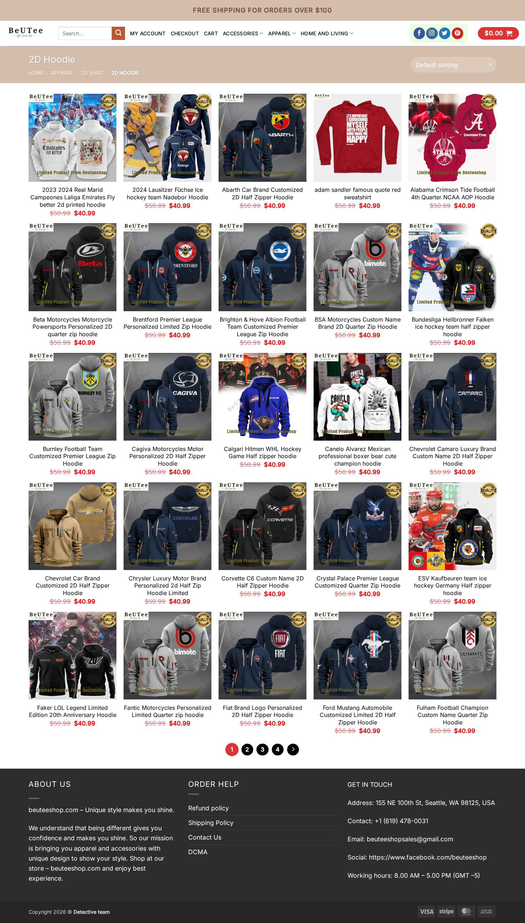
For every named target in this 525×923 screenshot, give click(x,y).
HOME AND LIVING (324, 33)
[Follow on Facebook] (419, 33)
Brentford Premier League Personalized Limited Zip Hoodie (167, 323)
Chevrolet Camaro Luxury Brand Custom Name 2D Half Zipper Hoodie (452, 456)
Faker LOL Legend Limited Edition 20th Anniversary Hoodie (72, 711)
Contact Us (204, 837)
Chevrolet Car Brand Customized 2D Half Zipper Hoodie (73, 586)
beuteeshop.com (53, 810)
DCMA (198, 852)
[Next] (293, 749)
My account (148, 33)
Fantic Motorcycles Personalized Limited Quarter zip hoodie (167, 711)
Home (36, 73)
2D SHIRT (92, 73)
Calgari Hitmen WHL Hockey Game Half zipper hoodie (262, 452)
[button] (498, 33)
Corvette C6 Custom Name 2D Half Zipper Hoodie (262, 582)
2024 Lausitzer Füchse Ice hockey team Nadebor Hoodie (167, 193)
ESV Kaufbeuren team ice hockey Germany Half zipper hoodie (452, 586)
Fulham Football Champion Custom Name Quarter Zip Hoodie (452, 715)
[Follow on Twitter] (445, 33)
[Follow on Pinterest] (458, 33)
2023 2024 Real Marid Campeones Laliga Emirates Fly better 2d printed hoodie (72, 197)
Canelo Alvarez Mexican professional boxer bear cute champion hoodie (357, 456)
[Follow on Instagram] (432, 33)
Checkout (185, 33)
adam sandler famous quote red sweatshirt (358, 193)
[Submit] (118, 33)
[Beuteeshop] (26, 33)
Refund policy (208, 808)
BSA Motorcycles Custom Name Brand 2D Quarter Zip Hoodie (358, 323)
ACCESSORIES (240, 33)
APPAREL (279, 33)
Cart (211, 33)
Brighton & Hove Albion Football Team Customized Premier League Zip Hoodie (263, 327)
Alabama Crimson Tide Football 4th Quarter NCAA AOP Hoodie (452, 193)
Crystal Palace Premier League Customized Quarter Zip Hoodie (357, 582)
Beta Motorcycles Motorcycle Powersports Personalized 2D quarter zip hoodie (72, 327)
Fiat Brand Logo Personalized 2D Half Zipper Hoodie (262, 711)
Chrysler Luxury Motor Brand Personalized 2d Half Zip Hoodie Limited (167, 586)
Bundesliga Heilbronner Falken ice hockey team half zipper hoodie (453, 327)
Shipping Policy (211, 822)
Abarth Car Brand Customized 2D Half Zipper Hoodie (262, 193)
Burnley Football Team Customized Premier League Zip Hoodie (72, 456)
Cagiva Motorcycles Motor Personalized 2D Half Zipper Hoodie (167, 456)
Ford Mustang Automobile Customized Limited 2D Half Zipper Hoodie (358, 715)
